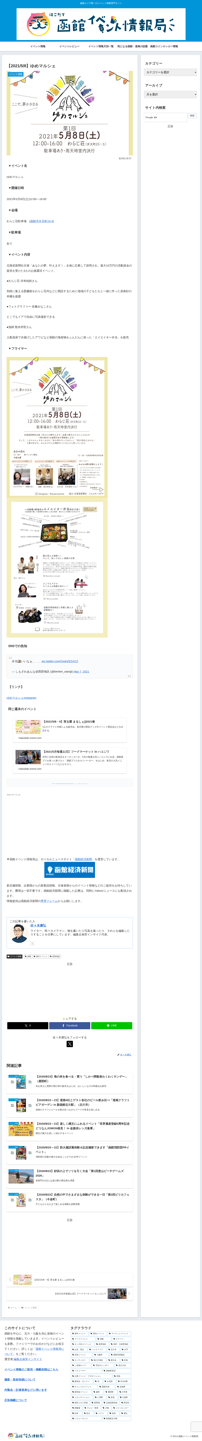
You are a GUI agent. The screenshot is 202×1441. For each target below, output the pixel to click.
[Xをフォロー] (32, 944)
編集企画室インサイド (28, 1359)
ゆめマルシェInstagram (21, 697)
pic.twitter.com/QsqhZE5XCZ (60, 661)
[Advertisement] (70, 824)
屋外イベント (41, 956)
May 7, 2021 (81, 671)
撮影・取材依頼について (20, 1379)
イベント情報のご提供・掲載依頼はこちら (31, 1369)
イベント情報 (15, 956)
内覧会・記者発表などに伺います (25, 1389)
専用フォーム (49, 901)
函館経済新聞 (83, 859)
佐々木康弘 (38, 925)
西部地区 (56, 956)
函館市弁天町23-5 (41, 221)
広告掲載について (15, 1400)
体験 (29, 956)
